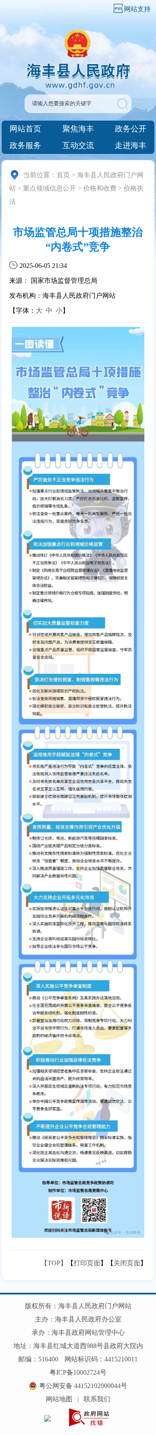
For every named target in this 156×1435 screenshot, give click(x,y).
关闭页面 (127, 1263)
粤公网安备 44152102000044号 (83, 1385)
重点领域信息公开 (49, 188)
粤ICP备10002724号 (78, 1372)
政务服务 (25, 145)
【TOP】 (54, 1263)
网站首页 (25, 128)
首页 (63, 174)
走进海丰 (130, 145)
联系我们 (97, 1399)
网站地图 (59, 1399)
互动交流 (78, 145)
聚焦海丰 (78, 128)
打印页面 (87, 1263)
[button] (124, 103)
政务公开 (130, 128)
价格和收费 (99, 188)
